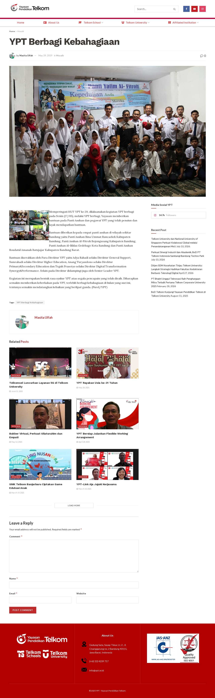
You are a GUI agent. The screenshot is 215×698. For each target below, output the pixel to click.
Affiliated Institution (184, 22)
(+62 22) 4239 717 (99, 661)
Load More (74, 505)
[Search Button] (175, 9)
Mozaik (20, 31)
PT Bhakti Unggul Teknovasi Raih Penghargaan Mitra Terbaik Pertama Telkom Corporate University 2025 (178, 282)
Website (81, 593)
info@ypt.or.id (96, 670)
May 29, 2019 (45, 55)
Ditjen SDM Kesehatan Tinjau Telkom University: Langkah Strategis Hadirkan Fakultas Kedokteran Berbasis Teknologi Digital (176, 269)
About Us (53, 22)
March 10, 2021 (84, 489)
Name (13, 578)
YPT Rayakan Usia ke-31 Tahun (97, 382)
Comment (16, 536)
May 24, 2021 (83, 387)
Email (13, 593)
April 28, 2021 (84, 442)
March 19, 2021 (17, 493)
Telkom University (136, 22)
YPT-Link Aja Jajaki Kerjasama (96, 484)
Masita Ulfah (26, 55)
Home (20, 22)
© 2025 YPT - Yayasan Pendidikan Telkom (107, 690)
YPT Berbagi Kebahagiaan (30, 302)
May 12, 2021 (16, 442)
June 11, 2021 (17, 391)
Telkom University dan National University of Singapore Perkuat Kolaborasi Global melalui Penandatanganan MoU (174, 242)
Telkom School (92, 22)
